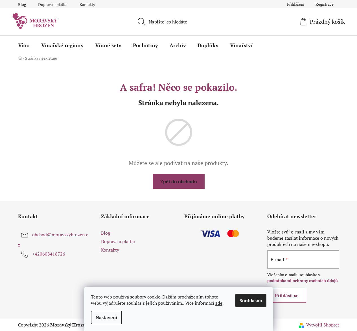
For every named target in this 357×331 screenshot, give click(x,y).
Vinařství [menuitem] (241, 45)
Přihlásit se (287, 295)
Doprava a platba (52, 4)
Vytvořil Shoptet (322, 325)
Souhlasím (251, 300)
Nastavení (106, 317)
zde (218, 303)
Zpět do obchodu (178, 181)
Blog (22, 4)
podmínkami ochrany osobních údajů (302, 280)
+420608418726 (48, 254)
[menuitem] (23, 45)
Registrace (325, 4)
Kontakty (87, 4)
